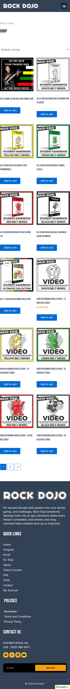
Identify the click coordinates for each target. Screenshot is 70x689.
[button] (64, 6)
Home (3, 23)
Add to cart (10, 110)
